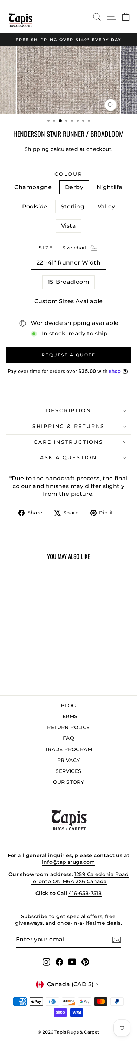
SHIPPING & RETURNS (68, 426)
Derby (74, 187)
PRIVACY (68, 760)
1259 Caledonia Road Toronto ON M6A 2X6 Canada (80, 877)
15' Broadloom (68, 282)
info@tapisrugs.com (68, 862)
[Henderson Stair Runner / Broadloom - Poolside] (37, 664)
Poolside (34, 206)
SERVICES (68, 771)
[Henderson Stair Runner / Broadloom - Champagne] (13, 664)
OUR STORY (68, 782)
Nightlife (110, 187)
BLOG (68, 705)
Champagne (33, 187)
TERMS (69, 716)
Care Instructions (68, 442)
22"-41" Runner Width (68, 262)
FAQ (68, 738)
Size (64, 248)
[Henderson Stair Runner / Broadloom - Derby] (21, 664)
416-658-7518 (85, 893)
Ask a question (68, 457)
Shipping (37, 149)
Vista (68, 225)
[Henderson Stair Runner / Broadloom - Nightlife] (29, 664)
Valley (106, 206)
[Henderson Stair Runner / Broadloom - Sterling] (45, 664)
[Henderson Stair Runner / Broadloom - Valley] (25, 671)
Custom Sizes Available (68, 301)
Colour (68, 174)
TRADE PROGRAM (68, 749)
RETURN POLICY (68, 727)
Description (68, 410)
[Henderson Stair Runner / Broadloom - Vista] (34, 671)
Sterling (72, 206)
